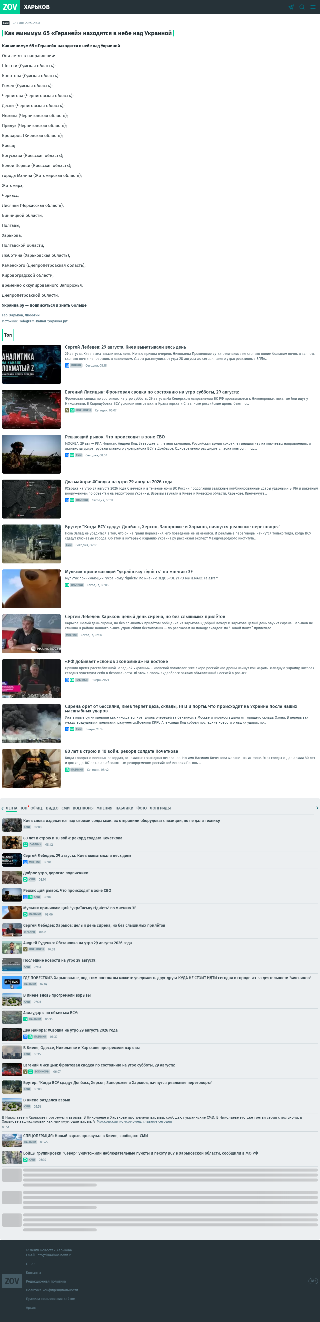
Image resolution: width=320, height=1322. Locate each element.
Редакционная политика (46, 1281)
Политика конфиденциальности (52, 1290)
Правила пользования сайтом (50, 1299)
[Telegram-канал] (291, 7)
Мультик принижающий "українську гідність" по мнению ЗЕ (129, 571)
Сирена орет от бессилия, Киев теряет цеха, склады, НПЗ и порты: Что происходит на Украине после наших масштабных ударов (181, 709)
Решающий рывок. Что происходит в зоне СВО (115, 437)
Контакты (33, 1273)
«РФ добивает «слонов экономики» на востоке (116, 661)
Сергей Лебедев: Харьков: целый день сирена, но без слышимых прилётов (145, 616)
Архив (31, 1308)
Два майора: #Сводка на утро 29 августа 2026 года (118, 482)
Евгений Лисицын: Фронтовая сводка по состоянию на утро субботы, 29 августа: (152, 392)
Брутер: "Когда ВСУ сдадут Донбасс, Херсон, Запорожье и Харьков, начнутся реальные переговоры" (172, 526)
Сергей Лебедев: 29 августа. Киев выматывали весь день (125, 347)
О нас (30, 1264)
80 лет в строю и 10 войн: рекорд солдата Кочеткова (121, 751)
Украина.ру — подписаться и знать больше (44, 305)
